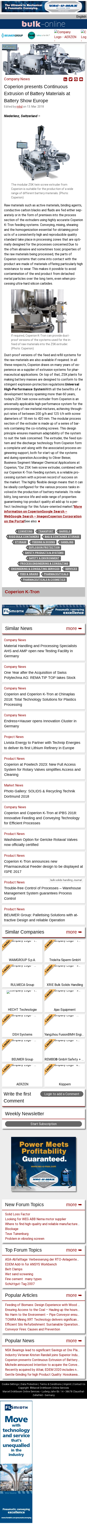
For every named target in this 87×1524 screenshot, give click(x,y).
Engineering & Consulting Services (35, 568)
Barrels (64, 531)
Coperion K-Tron (22, 591)
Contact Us (79, 1384)
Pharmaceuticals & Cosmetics (44, 579)
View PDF (60, 79)
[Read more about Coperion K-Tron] (4, 593)
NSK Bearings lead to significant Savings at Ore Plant (43, 1350)
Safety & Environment (44, 558)
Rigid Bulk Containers (24, 536)
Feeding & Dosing (43, 542)
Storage (21, 542)
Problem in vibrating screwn (24, 1239)
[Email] (81, 79)
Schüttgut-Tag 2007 (20, 1284)
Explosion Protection (44, 547)
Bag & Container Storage (62, 536)
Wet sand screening (19, 1274)
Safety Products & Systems (44, 552)
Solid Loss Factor (17, 1214)
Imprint (67, 1384)
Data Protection (29, 1384)
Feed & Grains (29, 574)
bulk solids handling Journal (66, 880)
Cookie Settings (10, 1384)
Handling (67, 542)
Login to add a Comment (61, 1094)
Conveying (25, 531)
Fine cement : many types (23, 1279)
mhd (19, 106)
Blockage (11, 1229)
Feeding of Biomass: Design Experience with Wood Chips (45, 1305)
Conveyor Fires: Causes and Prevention (32, 1329)
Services (71, 568)
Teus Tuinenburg (17, 1234)
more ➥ (74, 1204)
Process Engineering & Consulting (44, 563)
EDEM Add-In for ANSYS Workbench (31, 1264)
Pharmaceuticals (56, 574)
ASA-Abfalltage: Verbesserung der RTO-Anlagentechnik (44, 1259)
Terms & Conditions (51, 1384)
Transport (46, 531)
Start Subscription (44, 1124)
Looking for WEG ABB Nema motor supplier (35, 1219)
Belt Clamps (13, 1269)
